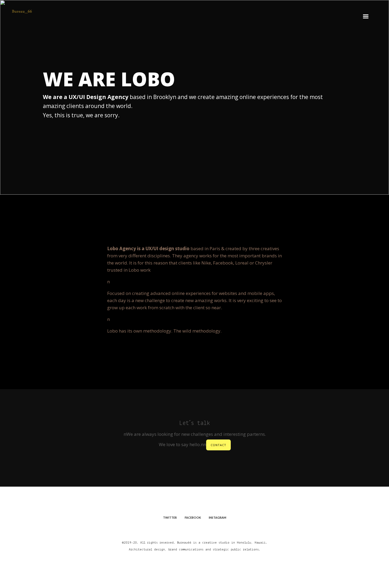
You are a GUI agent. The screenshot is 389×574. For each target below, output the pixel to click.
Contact (218, 445)
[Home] (22, 19)
